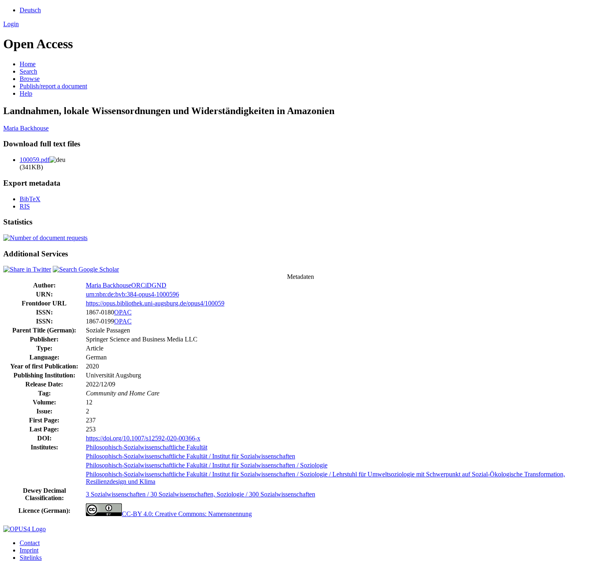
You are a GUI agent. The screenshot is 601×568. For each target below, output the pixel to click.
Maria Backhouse (26, 128)
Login (11, 23)
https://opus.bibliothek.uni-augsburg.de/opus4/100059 (155, 303)
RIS (25, 206)
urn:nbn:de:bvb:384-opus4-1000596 (132, 294)
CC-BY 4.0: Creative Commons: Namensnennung (187, 513)
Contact (30, 542)
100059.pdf (34, 159)
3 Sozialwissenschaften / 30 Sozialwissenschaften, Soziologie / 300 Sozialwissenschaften (200, 494)
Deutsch (30, 10)
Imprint (29, 550)
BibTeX (30, 198)
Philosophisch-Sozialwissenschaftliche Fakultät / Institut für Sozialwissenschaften (190, 456)
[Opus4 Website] (24, 528)
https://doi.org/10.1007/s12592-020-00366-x (143, 438)
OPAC (123, 312)
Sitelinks (31, 557)
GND (159, 285)
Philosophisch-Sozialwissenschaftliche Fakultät (146, 447)
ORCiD (141, 285)
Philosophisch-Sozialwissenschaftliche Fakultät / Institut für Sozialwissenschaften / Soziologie (206, 465)
